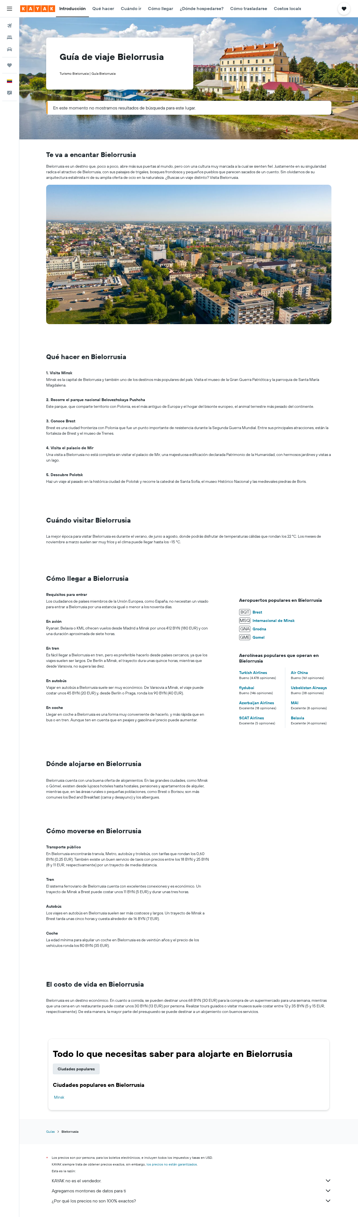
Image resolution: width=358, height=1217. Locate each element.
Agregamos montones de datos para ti (89, 1190)
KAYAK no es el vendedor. (76, 1180)
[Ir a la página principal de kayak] (37, 8)
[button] (9, 9)
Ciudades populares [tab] (76, 1068)
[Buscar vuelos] (9, 25)
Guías (50, 1131)
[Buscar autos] (9, 49)
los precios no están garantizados (172, 1164)
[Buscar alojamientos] (9, 37)
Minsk (59, 1097)
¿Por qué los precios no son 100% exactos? (94, 1201)
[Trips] (9, 65)
